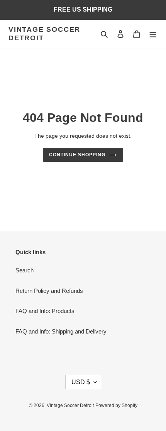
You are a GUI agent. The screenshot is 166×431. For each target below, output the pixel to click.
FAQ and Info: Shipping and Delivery (61, 331)
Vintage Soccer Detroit (44, 34)
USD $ (80, 382)
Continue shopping (77, 154)
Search (24, 270)
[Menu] (153, 34)
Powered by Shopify (116, 405)
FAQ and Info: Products (45, 311)
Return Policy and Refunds (49, 290)
